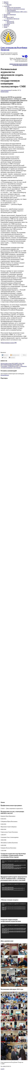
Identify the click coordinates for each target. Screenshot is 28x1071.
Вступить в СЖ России (13, 18)
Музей (5, 16)
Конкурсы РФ (10, 23)
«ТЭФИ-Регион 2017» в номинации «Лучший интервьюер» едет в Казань (14, 367)
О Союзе (6, 3)
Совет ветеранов (11, 10)
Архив (5, 27)
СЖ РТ (2, 1069)
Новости (6, 2)
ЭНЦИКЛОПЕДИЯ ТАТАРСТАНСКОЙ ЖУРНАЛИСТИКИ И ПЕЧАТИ (18, 65)
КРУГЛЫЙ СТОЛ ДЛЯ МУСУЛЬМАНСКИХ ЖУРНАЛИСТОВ (12, 364)
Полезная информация (10, 14)
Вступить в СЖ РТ (9, 17)
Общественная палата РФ (8, 343)
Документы (7, 24)
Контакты (6, 25)
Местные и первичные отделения (16, 9)
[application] (14, 866)
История (9, 4)
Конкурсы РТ (10, 21)
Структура (6, 6)
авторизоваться (5, 375)
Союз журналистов (6, 90)
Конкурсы (6, 20)
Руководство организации (14, 7)
